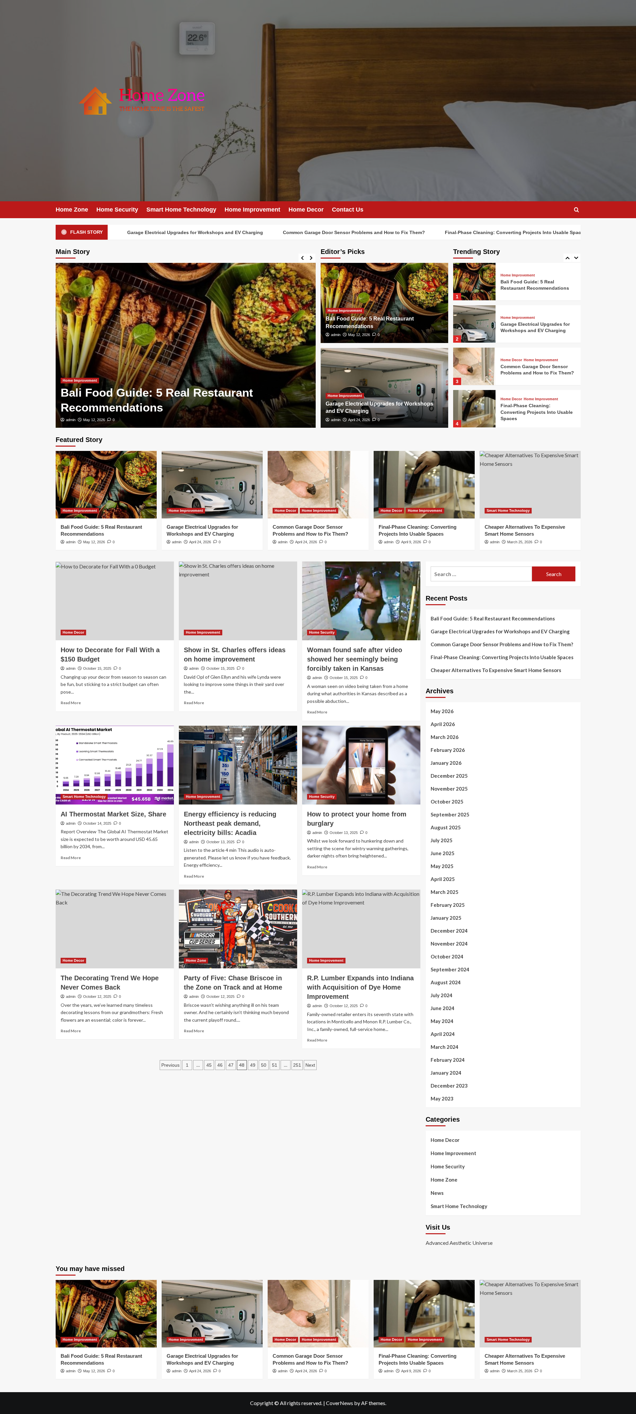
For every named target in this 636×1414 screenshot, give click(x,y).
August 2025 (446, 827)
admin (95, 420)
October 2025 (447, 802)
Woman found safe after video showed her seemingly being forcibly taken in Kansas (354, 659)
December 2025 (449, 776)
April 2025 (443, 879)
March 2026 (444, 737)
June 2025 (442, 853)
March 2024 (444, 1047)
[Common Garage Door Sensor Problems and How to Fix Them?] (474, 324)
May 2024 (442, 1021)
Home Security (117, 209)
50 (263, 1065)
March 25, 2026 (519, 542)
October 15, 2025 (97, 668)
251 (297, 1065)
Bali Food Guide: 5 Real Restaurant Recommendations (493, 618)
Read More (71, 702)
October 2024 (447, 956)
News (437, 1193)
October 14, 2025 (97, 823)
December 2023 (449, 1086)
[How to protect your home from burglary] (361, 765)
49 (252, 1065)
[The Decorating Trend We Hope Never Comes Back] (115, 929)
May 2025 (442, 866)
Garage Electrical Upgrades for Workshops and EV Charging (120, 232)
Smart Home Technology (181, 209)
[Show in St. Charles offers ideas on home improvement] (238, 600)
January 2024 (446, 1073)
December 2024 (449, 931)
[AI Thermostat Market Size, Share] (115, 765)
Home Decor (306, 209)
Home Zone (72, 209)
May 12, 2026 (359, 335)
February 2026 (448, 750)
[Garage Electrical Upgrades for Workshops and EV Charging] (210, 345)
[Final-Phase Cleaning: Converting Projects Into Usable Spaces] (474, 366)
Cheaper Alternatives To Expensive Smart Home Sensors (496, 670)
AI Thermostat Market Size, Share (113, 814)
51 (274, 1065)
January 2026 (446, 763)
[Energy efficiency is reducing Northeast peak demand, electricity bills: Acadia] (238, 765)
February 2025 (448, 905)
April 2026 (443, 724)
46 (220, 1065)
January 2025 (446, 918)
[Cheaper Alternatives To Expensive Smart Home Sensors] (474, 408)
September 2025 (450, 814)
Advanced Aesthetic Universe (459, 1243)
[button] (576, 210)
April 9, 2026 (411, 542)
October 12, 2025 (97, 997)
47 (231, 1065)
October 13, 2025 (220, 842)
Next (310, 1065)
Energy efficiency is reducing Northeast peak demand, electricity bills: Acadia (230, 823)
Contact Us (347, 209)
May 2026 (442, 711)
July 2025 (441, 840)
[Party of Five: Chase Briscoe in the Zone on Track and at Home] (238, 929)
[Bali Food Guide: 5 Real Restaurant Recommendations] (106, 484)
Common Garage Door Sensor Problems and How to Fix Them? (279, 232)
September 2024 (450, 969)
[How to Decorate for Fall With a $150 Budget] (115, 600)
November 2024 (449, 944)
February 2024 (448, 1060)
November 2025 (449, 789)
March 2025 (444, 892)
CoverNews (339, 1403)
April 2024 (443, 1034)
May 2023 (442, 1098)
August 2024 (446, 982)
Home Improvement (252, 209)
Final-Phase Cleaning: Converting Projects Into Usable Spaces (441, 232)
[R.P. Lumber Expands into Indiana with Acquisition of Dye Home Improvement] (361, 929)
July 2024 (441, 995)
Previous (170, 1065)
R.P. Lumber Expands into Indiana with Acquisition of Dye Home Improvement (360, 987)
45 (209, 1065)
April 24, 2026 (118, 420)
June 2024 (442, 1008)
